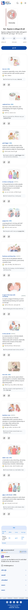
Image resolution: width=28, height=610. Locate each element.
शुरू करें (14, 48)
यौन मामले (4, 543)
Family (16, 532)
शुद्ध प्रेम (16, 538)
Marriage (23, 532)
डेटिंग (9, 538)
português (21, 598)
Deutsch (16, 598)
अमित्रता (10, 532)
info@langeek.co (9, 565)
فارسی (4, 598)
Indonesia (10, 598)
